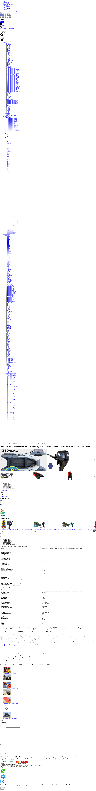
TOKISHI (9, 372)
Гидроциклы (7, 113)
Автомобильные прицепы (8, 4)
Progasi (8, 267)
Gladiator (8, 52)
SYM (8, 352)
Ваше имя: (2, 725)
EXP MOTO (9, 302)
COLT (8, 316)
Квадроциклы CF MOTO (12, 386)
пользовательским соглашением (6, 785)
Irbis (8, 241)
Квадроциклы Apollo (11, 389)
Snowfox (8, 434)
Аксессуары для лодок (13, 197)
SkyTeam (8, 282)
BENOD (8, 365)
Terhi (8, 112)
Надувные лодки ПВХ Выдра (12, 84)
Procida (8, 317)
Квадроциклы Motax (11, 394)
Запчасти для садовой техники (13, 225)
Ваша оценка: (3, 726)
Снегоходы (7, 421)
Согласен (2, 787)
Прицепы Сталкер (8, 192)
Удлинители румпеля (7, 696)
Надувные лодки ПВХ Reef (12, 90)
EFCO (8, 148)
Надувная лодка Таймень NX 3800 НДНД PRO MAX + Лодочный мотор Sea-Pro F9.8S (16, 529)
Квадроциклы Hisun (11, 404)
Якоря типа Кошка (6, 711)
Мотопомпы (7, 175)
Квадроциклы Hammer (11, 415)
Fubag (8, 165)
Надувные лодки (8, 67)
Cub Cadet (9, 149)
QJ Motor (8, 309)
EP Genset (9, 166)
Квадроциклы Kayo (11, 378)
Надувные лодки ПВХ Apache (13, 77)
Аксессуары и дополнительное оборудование (13, 194)
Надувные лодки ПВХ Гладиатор (13, 91)
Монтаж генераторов (11, 172)
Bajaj (8, 250)
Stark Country (9, 184)
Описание (2, 533)
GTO (8, 322)
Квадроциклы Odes (10, 418)
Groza (8, 321)
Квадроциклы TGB (10, 413)
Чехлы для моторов (6, 718)
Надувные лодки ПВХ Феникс (13, 88)
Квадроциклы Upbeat (11, 398)
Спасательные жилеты (13, 199)
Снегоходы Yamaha (10, 422)
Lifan (8, 170)
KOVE (8, 304)
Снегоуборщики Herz (11, 124)
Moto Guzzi (9, 261)
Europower (9, 161)
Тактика (8, 108)
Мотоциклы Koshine (11, 293)
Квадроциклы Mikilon (11, 393)
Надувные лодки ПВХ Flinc (12, 79)
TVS (8, 329)
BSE (8, 266)
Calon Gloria (9, 55)
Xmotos (8, 272)
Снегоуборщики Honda (11, 122)
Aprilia (8, 248)
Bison (8, 263)
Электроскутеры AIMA (11, 362)
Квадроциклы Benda (11, 416)
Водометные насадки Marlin (12, 101)
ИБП (6, 183)
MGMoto (8, 259)
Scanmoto (9, 327)
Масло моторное (10, 228)
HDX (8, 56)
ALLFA (8, 59)
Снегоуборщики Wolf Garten (12, 125)
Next (94, 460)
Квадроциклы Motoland (11, 395)
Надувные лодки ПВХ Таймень (13, 73)
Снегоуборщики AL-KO (11, 128)
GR (7, 254)
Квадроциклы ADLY (11, 381)
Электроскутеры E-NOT (11, 358)
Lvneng (8, 361)
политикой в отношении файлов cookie (84, 784)
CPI (7, 357)
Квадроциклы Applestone (12, 400)
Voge (8, 276)
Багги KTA (9, 402)
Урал (8, 283)
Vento (8, 247)
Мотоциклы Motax (10, 294)
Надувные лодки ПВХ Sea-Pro (13, 78)
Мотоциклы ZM (10, 297)
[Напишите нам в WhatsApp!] (48, 771)
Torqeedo (8, 97)
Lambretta (9, 366)
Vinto (8, 318)
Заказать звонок (5, 11)
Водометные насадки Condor (12, 103)
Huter (8, 140)
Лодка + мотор (7, 43)
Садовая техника (6, 2)
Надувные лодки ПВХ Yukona (13, 76)
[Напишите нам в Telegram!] (48, 777)
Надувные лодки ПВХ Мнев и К (13, 82)
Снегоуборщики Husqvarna (12, 121)
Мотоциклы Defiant (10, 288)
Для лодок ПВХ (12, 196)
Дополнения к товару (4, 534)
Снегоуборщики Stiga (11, 131)
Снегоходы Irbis (10, 423)
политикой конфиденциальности (20, 785)
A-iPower (9, 171)
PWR (8, 268)
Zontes (8, 363)
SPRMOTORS (9, 371)
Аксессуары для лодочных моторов (16, 198)
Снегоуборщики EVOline (12, 119)
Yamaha (8, 46)
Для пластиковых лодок (13, 200)
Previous (1, 460)
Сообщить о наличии (4, 496)
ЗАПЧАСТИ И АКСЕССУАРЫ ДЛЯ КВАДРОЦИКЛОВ (20, 207)
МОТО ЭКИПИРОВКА (13, 206)
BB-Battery (9, 186)
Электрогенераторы (8, 158)
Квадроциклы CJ (10, 417)
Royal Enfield (9, 284)
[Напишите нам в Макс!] (48, 781)
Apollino (8, 306)
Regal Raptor (9, 281)
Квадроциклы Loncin (11, 405)
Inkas (8, 105)
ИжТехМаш (9, 311)
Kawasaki (9, 258)
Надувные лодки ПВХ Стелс (12, 72)
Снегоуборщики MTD (11, 123)
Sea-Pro (8, 48)
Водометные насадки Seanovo (12, 102)
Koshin (8, 180)
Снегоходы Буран (10, 425)
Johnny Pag (9, 257)
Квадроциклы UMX (11, 419)
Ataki (8, 249)
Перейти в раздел (12, 673)
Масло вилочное (10, 231)
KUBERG (9, 305)
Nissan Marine (9, 62)
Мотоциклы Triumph (11, 301)
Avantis (8, 239)
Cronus (8, 245)
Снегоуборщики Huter (11, 126)
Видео (1, 535)
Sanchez (8, 325)
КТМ (8, 243)
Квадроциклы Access (11, 390)
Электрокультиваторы (9, 142)
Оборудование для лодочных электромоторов (18, 201)
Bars (8, 433)
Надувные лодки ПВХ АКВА (12, 68)
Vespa (8, 339)
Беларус (8, 134)
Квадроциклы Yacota (11, 377)
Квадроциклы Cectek (11, 383)
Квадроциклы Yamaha (11, 374)
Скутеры (6, 332)
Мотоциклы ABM (10, 286)
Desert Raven (9, 280)
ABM (8, 344)
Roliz (8, 270)
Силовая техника (6, 3)
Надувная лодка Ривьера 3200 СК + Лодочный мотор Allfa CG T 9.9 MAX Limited (77, 529)
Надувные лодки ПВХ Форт (12, 89)
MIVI (8, 324)
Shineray (8, 271)
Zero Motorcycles (10, 285)
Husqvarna (9, 153)
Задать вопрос (11, 11)
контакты (2, 25)
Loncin (8, 264)
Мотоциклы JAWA (10, 299)
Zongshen (9, 163)
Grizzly (8, 111)
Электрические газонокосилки (10, 155)
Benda (8, 312)
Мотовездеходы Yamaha (11, 375)
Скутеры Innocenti (10, 360)
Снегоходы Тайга (10, 426)
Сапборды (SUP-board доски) (10, 115)
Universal (8, 353)
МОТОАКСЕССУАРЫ (13, 205)
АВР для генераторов (9, 174)
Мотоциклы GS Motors (11, 298)
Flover (8, 94)
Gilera (8, 342)
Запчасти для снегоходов (14, 222)
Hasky (8, 255)
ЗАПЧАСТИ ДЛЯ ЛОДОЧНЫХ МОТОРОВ (17, 224)
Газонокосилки (8, 147)
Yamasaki (8, 277)
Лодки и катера (8, 106)
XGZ (8, 310)
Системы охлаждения (11, 233)
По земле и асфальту (6, 6)
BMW (8, 252)
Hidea (8, 61)
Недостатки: (2, 744)
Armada (8, 307)
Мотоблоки (7, 133)
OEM (8, 315)
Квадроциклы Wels (10, 385)
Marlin (8, 49)
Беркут (8, 109)
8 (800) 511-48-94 (11, 28)
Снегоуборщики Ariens (11, 132)
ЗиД (8, 278)
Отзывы (2, 536)
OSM (8, 435)
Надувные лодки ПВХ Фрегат (13, 75)
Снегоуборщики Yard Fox (12, 118)
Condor (8, 53)
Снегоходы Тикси (10, 427)
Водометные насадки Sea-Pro (12, 100)
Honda (8, 57)
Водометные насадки (9, 99)
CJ (7, 313)
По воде (4, 1)
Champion (9, 135)
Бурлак (8, 63)
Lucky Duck (9, 323)
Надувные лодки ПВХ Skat (12, 81)
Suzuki (8, 64)
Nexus (8, 337)
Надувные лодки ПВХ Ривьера (13, 69)
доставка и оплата (2, 22)
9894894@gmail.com (12, 764)
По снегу (4, 7)
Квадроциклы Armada (11, 387)
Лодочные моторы (8, 44)
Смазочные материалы (11, 232)
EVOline (8, 164)
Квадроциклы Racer (11, 411)
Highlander (9, 326)
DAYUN (8, 320)
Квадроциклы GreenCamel (12, 410)
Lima (8, 346)
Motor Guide (9, 96)
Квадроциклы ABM (11, 399)
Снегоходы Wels (10, 424)
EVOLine (9, 154)
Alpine (8, 432)
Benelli (8, 246)
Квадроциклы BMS (10, 401)
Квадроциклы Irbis (10, 380)
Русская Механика (10, 384)
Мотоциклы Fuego (10, 290)
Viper (8, 355)
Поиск (17, 11)
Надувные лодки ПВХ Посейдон (13, 86)
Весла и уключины (12, 202)
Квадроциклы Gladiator (11, 408)
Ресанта (8, 136)
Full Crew (9, 253)
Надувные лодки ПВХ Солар (12, 80)
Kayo (8, 240)
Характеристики (3, 532)
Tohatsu (8, 47)
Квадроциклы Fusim (11, 403)
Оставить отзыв (3, 754)
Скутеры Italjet (10, 359)
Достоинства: (3, 735)
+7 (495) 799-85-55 (3, 28)
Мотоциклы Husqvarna (11, 292)
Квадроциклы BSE (10, 392)
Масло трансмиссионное (11, 229)
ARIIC (8, 364)
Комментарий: (3, 753)
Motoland (8, 262)
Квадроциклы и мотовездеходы (11, 373)
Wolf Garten (9, 143)
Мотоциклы (7, 235)
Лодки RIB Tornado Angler (12, 74)
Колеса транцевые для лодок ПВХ (9, 681)
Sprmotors (9, 328)
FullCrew (8, 314)
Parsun (8, 54)
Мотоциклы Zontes (10, 295)
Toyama (8, 58)
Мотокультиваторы (8, 137)
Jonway (8, 354)
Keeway (8, 341)
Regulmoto (9, 269)
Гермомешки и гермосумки (14, 203)
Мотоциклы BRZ (10, 287)
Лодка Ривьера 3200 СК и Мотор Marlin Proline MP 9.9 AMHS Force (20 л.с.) (47, 529)
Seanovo (8, 50)
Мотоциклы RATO (10, 300)
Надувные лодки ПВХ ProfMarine (13, 87)
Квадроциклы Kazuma (11, 391)
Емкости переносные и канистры (9, 703)
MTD (8, 144)
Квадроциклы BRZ (10, 407)
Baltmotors (9, 251)
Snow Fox (9, 430)
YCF (8, 244)
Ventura (8, 187)
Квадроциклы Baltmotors (11, 414)
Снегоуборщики (8, 117)
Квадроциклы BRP (10, 382)
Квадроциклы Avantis (11, 376)
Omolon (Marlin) (10, 60)
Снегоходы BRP (10, 431)
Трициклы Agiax (10, 296)
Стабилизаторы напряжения (10, 188)
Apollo (8, 265)
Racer (8, 237)
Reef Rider (9, 51)
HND (8, 173)
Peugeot (8, 349)
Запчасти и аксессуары (7, 5)
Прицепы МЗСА (8, 191)
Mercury (8, 45)
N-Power (8, 185)
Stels (8, 65)
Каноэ (6, 104)
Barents (8, 110)
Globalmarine (9, 66)
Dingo (8, 429)
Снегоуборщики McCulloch (12, 127)
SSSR (8, 273)
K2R (8, 303)
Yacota (8, 167)
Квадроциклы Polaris (11, 396)
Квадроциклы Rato (10, 409)
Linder (8, 107)
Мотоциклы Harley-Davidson (12, 291)
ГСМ (6, 227)
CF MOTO (9, 319)
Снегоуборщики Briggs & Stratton (13, 130)
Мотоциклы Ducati (10, 289)
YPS (8, 331)
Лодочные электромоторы (10, 92)
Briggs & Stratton (10, 162)
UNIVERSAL (9, 275)
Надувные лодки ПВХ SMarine (13, 83)
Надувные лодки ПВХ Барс (12, 85)
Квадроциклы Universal (11, 397)
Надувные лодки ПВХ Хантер (13, 71)
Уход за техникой (10, 230)
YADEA (8, 368)
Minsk (8, 260)
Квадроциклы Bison (11, 379)
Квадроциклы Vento (11, 388)
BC (7, 369)
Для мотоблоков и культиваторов (15, 226)
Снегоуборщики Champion (12, 129)
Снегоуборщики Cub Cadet (12, 120)
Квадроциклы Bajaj (10, 406)
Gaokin (8, 308)
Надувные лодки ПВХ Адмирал (13, 70)
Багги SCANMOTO (11, 412)
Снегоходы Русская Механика (13, 428)
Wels (8, 242)
